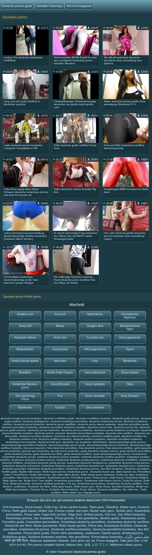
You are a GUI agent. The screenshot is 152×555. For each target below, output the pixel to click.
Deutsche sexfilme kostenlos (48, 483)
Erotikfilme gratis (14, 537)
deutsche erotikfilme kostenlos (93, 418)
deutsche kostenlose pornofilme (69, 421)
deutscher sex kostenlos (77, 442)
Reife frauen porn (84, 486)
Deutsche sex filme (39, 486)
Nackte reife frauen (30, 471)
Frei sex (71, 483)
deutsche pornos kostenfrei (44, 430)
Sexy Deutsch (130, 395)
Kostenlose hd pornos (34, 529)
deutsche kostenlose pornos (105, 421)
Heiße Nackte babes (25, 360)
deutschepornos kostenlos (21, 442)
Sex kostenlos (43, 518)
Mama (60, 325)
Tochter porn (124, 511)
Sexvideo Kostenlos (123, 486)
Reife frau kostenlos (17, 489)
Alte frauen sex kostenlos (31, 477)
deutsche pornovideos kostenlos (85, 433)
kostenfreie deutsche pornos (19, 456)
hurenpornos (139, 453)
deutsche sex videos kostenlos (72, 436)
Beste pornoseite (20, 483)
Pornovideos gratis (36, 533)
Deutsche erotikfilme (109, 489)
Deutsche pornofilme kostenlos (114, 529)
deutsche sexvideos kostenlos (124, 439)
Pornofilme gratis (81, 477)
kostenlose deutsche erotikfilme (119, 459)
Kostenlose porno (78, 471)
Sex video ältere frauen (65, 474)
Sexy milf (25, 325)
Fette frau (51, 507)
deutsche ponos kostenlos (29, 424)
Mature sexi (74, 544)
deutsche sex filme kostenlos (36, 436)
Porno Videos (88, 489)
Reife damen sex (12, 480)
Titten (129, 384)
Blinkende (130, 360)
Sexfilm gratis (9, 471)
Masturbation (25, 349)
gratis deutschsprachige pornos (111, 453)
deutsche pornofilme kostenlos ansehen (62, 427)
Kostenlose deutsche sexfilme (124, 483)
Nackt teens (95, 314)
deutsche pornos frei (126, 427)
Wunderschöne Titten (130, 327)
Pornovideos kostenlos (107, 537)
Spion (130, 349)
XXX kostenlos (13, 507)
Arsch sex (60, 337)
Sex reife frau (131, 489)
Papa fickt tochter (54, 514)
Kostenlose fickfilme (136, 477)
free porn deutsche (35, 447)
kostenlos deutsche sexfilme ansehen (103, 456)
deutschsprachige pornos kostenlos (107, 445)
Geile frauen (116, 477)
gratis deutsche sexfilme (78, 453)
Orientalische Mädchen (130, 316)
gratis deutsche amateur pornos (99, 450)
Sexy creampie (95, 395)
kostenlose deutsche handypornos (87, 462)
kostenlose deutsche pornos (82, 468)
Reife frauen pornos (54, 471)
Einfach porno (93, 514)
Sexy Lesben (129, 372)
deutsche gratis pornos (126, 418)
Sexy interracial (95, 372)
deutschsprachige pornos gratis (67, 445)
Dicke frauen (33, 507)
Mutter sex (142, 486)
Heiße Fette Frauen (60, 372)
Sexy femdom (95, 407)
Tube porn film (129, 540)
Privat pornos (100, 477)
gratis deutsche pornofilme (135, 450)
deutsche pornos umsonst (49, 433)
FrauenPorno (20, 474)
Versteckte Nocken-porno (25, 386)
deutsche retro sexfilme (119, 433)
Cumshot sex (95, 337)
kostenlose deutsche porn (120, 465)
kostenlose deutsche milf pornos (21, 465)
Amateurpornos (132, 533)
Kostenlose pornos (59, 477)
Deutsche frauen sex (102, 471)
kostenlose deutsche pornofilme (46, 468)
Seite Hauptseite (61, 552)
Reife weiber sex (72, 492)
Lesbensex (20, 486)
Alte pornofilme (79, 537)
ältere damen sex (126, 471)
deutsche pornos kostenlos (77, 430)
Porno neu (95, 525)
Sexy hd (60, 314)
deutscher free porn (49, 442)
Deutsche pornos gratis (17, 6)
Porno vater (32, 514)
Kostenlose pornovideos (68, 480)
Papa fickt (75, 514)
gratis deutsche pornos (18, 453)
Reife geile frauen (62, 486)
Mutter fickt (30, 480)
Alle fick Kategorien (79, 6)
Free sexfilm (45, 480)
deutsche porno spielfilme (61, 424)
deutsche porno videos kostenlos (96, 424)
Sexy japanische (130, 337)
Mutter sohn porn (102, 511)
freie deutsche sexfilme (119, 447)
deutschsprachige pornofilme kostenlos (24, 445)
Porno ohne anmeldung (67, 533)
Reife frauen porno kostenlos (98, 474)
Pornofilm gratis (13, 522)
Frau (95, 360)
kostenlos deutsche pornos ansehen (58, 456)
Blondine (25, 372)
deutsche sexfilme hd (134, 436)
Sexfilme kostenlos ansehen (47, 537)
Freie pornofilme (87, 518)
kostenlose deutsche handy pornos (44, 462)
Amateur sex (25, 314)
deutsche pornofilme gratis (133, 424)
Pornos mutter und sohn (71, 511)
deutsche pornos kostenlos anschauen (117, 430)
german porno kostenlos (65, 450)
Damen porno (111, 533)
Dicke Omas (103, 486)
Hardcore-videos (25, 337)
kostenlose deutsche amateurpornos (78, 459)
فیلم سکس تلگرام (137, 537)
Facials (60, 407)
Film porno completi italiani (45, 544)
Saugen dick (95, 325)
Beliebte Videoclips (49, 6)
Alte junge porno (95, 349)
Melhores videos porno (126, 544)
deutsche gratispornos (36, 421)
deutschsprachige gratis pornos (127, 442)
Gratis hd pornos (132, 480)
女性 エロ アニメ (96, 544)
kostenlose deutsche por (89, 465)
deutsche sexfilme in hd (23, 439)
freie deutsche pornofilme (62, 447)
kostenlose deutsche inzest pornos (129, 462)
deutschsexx (99, 442)
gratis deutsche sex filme (47, 453)
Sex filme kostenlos (112, 468)
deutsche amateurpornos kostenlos (21, 418)
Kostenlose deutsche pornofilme (83, 522)
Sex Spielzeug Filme (25, 397)
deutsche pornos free (99, 427)
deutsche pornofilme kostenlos (20, 427)
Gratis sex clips (125, 474)
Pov (60, 395)
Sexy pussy (60, 349)
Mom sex (60, 360)
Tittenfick (112, 507)
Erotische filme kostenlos (63, 489)
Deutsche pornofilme (137, 468)
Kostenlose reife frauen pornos (103, 480)
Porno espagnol (107, 540)
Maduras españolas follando (49, 540)
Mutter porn (128, 507)
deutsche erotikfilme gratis (58, 418)
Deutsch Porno (39, 489)
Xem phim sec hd (82, 540)
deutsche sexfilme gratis (106, 436)
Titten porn (96, 507)
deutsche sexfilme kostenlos (55, 439)
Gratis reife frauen (40, 474)
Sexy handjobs (95, 384)
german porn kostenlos (35, 450)
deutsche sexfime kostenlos (89, 439)
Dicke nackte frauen (73, 507)
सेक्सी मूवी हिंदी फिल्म (16, 540)
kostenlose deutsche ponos (58, 465)
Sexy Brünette (60, 384)
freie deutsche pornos (91, 447)
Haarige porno (91, 492)
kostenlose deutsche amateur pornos (33, 459)
